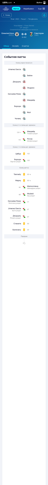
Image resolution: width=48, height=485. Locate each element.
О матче (25, 46)
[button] (40, 8)
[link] (16, 8)
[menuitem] (16, 8)
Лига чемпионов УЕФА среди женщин (6, 8)
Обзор (6, 46)
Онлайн (15, 46)
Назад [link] (7, 15)
